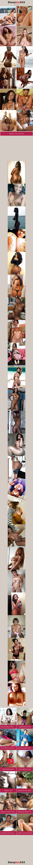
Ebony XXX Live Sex (16, 134)
